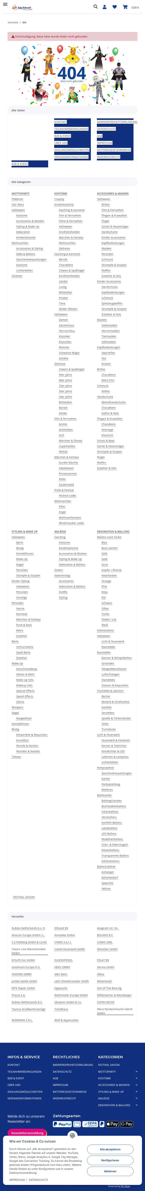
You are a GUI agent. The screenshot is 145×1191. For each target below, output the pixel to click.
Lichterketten (24, 270)
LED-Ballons (109, 833)
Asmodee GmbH (64, 935)
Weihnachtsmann (70, 517)
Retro (19, 630)
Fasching (60, 537)
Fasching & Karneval (72, 210)
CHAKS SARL (105, 942)
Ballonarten (104, 795)
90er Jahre (65, 374)
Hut (104, 358)
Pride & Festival (64, 490)
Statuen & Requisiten (115, 685)
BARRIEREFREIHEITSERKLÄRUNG (117, 122)
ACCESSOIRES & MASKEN (114, 1085)
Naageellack (24, 718)
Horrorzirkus (67, 331)
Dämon (63, 320)
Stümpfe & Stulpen (28, 575)
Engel (62, 512)
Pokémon (17, 199)
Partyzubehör (105, 767)
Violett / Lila (109, 619)
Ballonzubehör (106, 866)
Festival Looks (67, 495)
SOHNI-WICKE (105, 1002)
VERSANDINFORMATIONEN (71, 157)
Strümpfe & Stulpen (114, 265)
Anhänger (108, 872)
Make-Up (22, 559)
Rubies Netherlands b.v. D (28, 928)
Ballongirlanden (112, 800)
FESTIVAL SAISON (24, 897)
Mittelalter (65, 292)
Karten (106, 778)
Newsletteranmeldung (27, 1133)
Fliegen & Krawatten (114, 215)
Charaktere (66, 265)
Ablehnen (110, 1171)
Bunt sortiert (110, 548)
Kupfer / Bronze (112, 570)
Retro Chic (108, 380)
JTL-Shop (125, 1186)
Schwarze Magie (69, 353)
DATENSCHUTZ (38, 1179)
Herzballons (109, 817)
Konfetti (107, 707)
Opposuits (60, 988)
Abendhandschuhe (114, 402)
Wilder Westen (68, 309)
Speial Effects (24, 696)
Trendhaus (61, 1009)
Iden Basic (60, 974)
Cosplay (59, 199)
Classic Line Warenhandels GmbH (29, 951)
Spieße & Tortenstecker (116, 718)
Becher (106, 696)
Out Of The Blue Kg (109, 988)
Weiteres (107, 789)
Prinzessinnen (68, 473)
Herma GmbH (105, 967)
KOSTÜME (104, 1078)
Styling (63, 597)
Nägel (20, 564)
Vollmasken (109, 342)
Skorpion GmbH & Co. (68, 1002)
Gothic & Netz (110, 413)
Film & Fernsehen (70, 215)
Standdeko (108, 680)
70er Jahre (65, 385)
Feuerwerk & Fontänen (116, 740)
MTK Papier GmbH (23, 988)
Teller (105, 724)
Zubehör (21, 636)
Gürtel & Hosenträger (115, 226)
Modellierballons (112, 839)
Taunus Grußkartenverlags (29, 1009)
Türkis (105, 614)
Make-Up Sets (25, 680)
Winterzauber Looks (71, 523)
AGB (99, 136)
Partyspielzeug (111, 784)
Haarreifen (108, 353)
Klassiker (64, 336)
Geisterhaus (66, 325)
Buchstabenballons (114, 806)
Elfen (62, 506)
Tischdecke (109, 729)
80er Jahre (65, 380)
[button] (96, 6)
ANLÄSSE (104, 1098)
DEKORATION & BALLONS (114, 1105)
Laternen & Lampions (115, 756)
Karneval (21, 614)
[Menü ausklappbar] (5, 2)
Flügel (105, 221)
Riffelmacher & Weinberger (114, 995)
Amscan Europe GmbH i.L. (28, 935)
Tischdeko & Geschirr (110, 691)
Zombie (63, 358)
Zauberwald (66, 484)
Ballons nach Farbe (109, 537)
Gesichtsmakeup (26, 669)
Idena (100, 974)
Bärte (19, 542)
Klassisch (107, 435)
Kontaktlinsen (25, 553)
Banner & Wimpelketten (117, 658)
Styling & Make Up (27, 226)
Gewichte (107, 883)
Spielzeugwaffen (112, 303)
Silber (105, 608)
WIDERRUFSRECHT (108, 157)
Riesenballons (110, 850)
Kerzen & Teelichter (114, 745)
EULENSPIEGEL (63, 960)
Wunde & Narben (27, 745)
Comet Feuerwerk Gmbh (69, 949)
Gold (104, 559)
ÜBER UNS (60, 143)
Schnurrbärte (24, 647)
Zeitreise (64, 248)
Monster (64, 347)
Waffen (106, 270)
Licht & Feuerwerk (113, 641)
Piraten (63, 298)
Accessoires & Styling (29, 248)
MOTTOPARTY (107, 1071)
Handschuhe (110, 232)
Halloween (18, 210)
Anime (63, 424)
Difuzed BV (61, 928)
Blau (104, 542)
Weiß (105, 625)
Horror (20, 608)
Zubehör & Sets (111, 276)
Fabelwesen (66, 468)
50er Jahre (65, 391)
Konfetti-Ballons (112, 822)
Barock (63, 407)
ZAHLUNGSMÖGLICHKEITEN (71, 150)
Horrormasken (111, 331)
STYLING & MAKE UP (111, 1091)
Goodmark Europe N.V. (26, 967)
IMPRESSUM (17, 1179)
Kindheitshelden (69, 232)
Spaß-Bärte (23, 652)
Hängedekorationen (114, 669)
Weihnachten (20, 243)
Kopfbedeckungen (113, 243)
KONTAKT (60, 122)
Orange (106, 581)
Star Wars (18, 204)
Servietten (108, 713)
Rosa (105, 592)
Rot (104, 597)
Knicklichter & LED (113, 751)
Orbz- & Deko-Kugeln (115, 844)
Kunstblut (22, 740)
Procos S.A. (18, 995)
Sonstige (21, 597)
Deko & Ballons (25, 254)
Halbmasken (109, 325)
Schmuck (107, 259)
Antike (63, 413)
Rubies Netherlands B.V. (27, 1002)
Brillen (106, 204)
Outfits (63, 592)
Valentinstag (62, 575)
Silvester (17, 276)
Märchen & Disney (70, 440)
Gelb (104, 553)
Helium (106, 888)
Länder (63, 281)
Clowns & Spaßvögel (71, 270)
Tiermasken (109, 336)
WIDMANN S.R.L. (22, 1020)
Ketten (106, 391)
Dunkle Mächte (68, 462)
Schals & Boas (106, 440)
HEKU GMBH (62, 967)
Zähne (20, 702)
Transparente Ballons (115, 855)
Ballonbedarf (110, 877)
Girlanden (108, 663)
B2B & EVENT (62, 136)
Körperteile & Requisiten (31, 734)
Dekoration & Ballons (72, 564)
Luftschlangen (111, 674)
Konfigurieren (110, 1160)
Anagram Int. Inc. (108, 928)
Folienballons (105, 630)
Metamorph (104, 981)
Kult (61, 435)
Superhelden (67, 446)
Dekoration (23, 232)
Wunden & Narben (28, 751)
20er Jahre (65, 396)
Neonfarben (109, 575)
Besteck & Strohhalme (115, 702)
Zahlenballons (111, 861)
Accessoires (66, 581)
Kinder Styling (20, 581)
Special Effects (25, 691)
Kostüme (21, 215)
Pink (104, 586)
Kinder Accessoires (114, 237)
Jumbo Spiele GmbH (24, 981)
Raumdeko (108, 647)
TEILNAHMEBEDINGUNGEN (71, 129)
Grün (105, 564)
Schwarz (107, 603)
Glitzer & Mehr (25, 674)
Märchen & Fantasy (71, 237)
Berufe (63, 259)
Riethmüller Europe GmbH (71, 995)
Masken (106, 248)
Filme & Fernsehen (71, 221)
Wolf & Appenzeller (66, 1020)
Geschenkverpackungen (31, 259)
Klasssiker (65, 342)
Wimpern (17, 707)
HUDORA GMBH (22, 974)
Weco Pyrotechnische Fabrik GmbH (114, 1011)
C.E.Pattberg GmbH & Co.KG (29, 942)
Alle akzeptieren (110, 1149)
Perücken (107, 254)
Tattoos (16, 756)
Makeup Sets (24, 685)
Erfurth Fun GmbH (23, 960)
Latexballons (109, 828)
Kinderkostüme (25, 237)
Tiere (62, 303)
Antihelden (66, 429)
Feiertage (107, 429)
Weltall (63, 451)
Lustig (62, 287)
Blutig (20, 548)
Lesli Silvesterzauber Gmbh (71, 981)
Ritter (62, 479)
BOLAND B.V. (105, 935)
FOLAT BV (103, 960)
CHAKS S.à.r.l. (63, 942)
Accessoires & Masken (30, 221)
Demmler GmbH (107, 949)
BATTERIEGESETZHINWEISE (114, 150)
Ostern (58, 570)
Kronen (106, 364)
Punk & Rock (24, 625)
